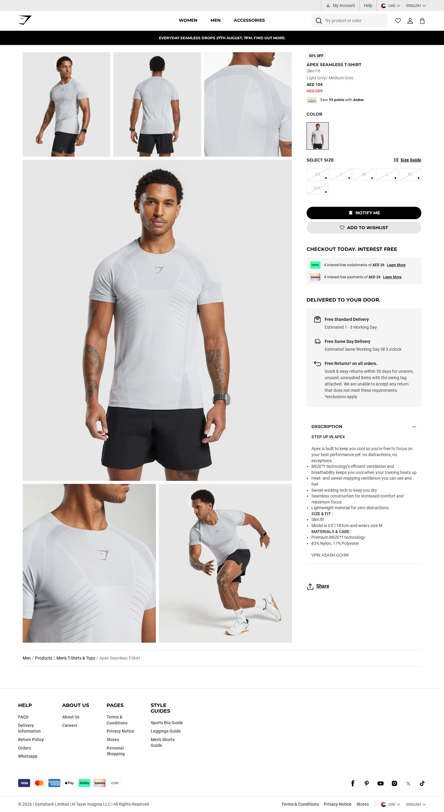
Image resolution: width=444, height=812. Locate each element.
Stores (362, 804)
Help (368, 5)
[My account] (410, 20)
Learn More (396, 265)
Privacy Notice (338, 804)
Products (43, 658)
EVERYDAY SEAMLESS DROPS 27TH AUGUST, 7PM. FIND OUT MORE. (222, 38)
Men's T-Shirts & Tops (75, 658)
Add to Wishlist (367, 227)
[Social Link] (352, 783)
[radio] (318, 136)
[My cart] (422, 21)
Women (188, 20)
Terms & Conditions (300, 804)
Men (215, 20)
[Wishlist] (398, 20)
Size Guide (411, 160)
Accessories (249, 20)
